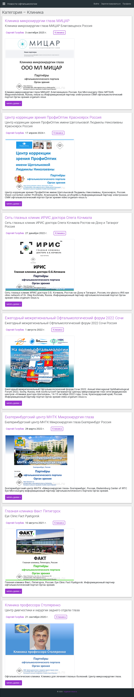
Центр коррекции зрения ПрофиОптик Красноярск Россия (53, 117)
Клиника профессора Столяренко (32, 605)
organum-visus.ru (70, 692)
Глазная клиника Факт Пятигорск (32, 511)
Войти (96, 4)
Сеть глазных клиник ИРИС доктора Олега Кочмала (48, 217)
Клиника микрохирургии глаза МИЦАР (37, 21)
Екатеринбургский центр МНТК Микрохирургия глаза (49, 417)
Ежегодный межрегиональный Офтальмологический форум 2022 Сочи (64, 318)
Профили (127, 4)
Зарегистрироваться (111, 4)
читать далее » (13, 103)
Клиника (59, 32)
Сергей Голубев (15, 32)
